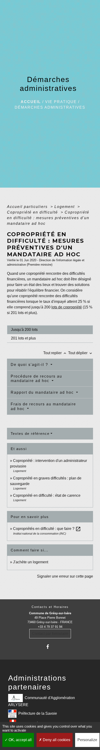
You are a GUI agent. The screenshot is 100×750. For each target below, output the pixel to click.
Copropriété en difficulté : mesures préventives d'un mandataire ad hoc (48, 217)
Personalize (87, 740)
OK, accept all (20, 740)
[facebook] (50, 646)
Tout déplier (80, 353)
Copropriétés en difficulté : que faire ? (47, 529)
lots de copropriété (66, 307)
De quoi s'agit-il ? (30, 365)
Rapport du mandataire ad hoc (43, 392)
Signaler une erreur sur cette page (65, 576)
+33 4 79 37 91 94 (50, 627)
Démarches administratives (50, 107)
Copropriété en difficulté (33, 212)
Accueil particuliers (28, 207)
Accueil (31, 102)
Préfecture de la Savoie (37, 713)
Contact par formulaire (50, 634)
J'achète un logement (30, 562)
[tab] (50, 329)
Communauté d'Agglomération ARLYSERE (41, 701)
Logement (65, 207)
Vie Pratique (61, 102)
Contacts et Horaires (50, 607)
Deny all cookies (56, 740)
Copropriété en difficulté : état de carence (46, 495)
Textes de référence (30, 434)
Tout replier (55, 353)
